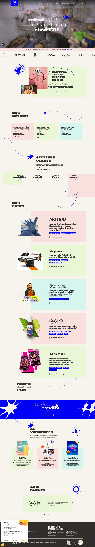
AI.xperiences (65, 3)
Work (56, 3)
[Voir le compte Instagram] (80, 3)
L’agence (41, 3)
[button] (22, 503)
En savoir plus (68, 49)
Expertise (49, 3)
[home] (14, 3)
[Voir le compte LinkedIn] (82, 3)
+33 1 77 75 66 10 (52, 535)
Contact (74, 3)
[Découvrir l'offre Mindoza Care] (74, 177)
